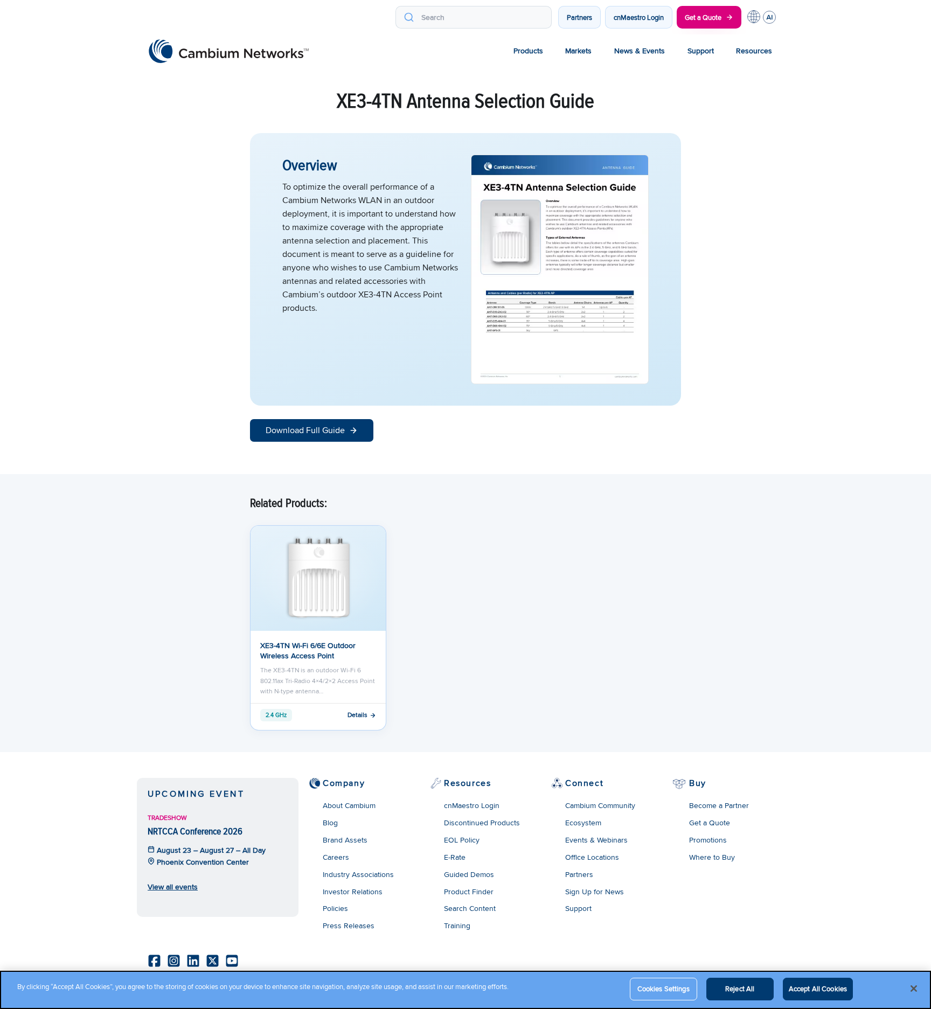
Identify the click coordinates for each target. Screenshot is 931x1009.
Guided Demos (469, 874)
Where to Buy (712, 857)
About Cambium (349, 805)
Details (357, 714)
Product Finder (469, 891)
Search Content (470, 908)
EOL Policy (462, 839)
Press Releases (348, 925)
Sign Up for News (594, 891)
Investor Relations (353, 891)
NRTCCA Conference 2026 (195, 831)
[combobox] (473, 17)
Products (528, 50)
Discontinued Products (482, 822)
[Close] (914, 988)
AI (769, 17)
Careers (336, 857)
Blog (330, 822)
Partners (579, 17)
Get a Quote (703, 17)
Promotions (708, 839)
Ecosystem (583, 822)
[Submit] (408, 17)
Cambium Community (600, 805)
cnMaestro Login (639, 17)
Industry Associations (358, 874)
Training (457, 925)
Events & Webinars (596, 839)
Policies (335, 908)
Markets (578, 50)
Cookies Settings (663, 988)
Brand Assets (345, 839)
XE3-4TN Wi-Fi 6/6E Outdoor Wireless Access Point (308, 650)
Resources (754, 50)
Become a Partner (719, 805)
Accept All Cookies (818, 988)
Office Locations (592, 857)
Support (700, 50)
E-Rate (455, 857)
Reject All (739, 988)
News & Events (639, 50)
